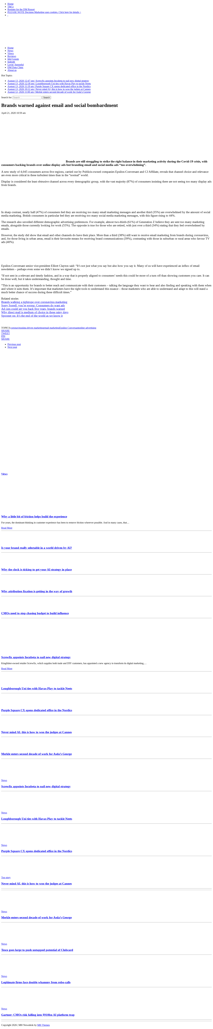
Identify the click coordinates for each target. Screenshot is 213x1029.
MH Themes (43, 1025)
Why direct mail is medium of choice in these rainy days (34, 312)
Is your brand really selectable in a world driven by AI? (36, 547)
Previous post (14, 344)
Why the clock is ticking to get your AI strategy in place (36, 569)
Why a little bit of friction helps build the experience (34, 516)
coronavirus (16, 327)
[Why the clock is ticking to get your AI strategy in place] (10, 563)
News (10, 50)
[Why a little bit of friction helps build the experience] (30, 510)
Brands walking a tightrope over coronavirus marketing (34, 302)
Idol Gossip (13, 59)
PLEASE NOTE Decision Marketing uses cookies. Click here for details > (44, 12)
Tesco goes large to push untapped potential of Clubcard (37, 950)
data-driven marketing (33, 327)
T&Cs (10, 6)
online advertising (87, 327)
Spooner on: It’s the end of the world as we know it (32, 315)
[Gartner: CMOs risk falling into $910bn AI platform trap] (15, 1003)
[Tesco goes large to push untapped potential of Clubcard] (15, 938)
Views (10, 53)
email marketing (51, 327)
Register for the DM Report (21, 9)
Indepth (11, 61)
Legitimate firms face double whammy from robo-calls (35, 982)
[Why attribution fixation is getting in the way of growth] (10, 585)
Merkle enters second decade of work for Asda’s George (36, 754)
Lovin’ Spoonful (15, 64)
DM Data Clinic (15, 67)
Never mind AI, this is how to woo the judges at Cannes (36, 732)
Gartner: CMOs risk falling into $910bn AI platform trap (38, 1014)
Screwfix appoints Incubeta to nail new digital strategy (36, 657)
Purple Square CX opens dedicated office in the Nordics (36, 710)
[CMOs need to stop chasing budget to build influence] (10, 607)
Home (10, 3)
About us (12, 70)
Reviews (11, 56)
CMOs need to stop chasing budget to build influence (35, 613)
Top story (6, 877)
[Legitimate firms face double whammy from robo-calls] (15, 971)
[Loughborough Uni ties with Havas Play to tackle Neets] (10, 682)
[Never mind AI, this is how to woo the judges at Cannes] (10, 726)
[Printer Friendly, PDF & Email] (10, 322)
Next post (12, 347)
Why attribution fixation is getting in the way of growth (36, 591)
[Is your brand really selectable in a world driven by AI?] (10, 541)
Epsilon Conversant (69, 327)
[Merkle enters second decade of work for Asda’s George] (10, 748)
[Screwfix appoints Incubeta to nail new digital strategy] (30, 651)
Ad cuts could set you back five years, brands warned (33, 308)
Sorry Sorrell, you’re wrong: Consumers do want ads (33, 305)
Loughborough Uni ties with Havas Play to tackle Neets (36, 688)
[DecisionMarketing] (106, 24)
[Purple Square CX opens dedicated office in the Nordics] (10, 704)
